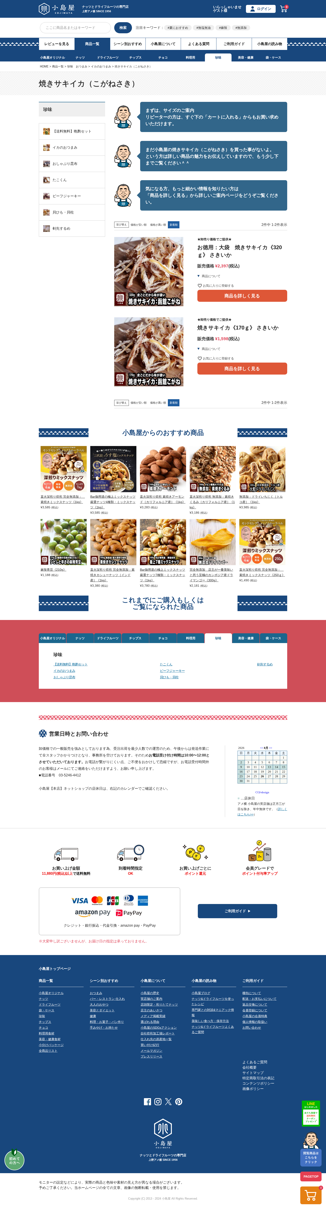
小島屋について (163, 44)
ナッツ (80, 57)
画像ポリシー (253, 1089)
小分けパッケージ (51, 1045)
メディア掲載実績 (153, 1016)
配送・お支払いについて (259, 999)
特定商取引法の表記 (258, 1078)
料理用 (190, 57)
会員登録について (254, 1010)
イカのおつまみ (101, 66)
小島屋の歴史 (150, 993)
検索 (123, 28)
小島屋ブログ (201, 993)
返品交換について (254, 1004)
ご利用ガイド (234, 44)
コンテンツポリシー (258, 1083)
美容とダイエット (102, 1010)
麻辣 (224, 28)
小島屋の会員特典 (254, 1016)
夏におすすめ (178, 28)
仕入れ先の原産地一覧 (156, 1039)
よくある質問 (198, 44)
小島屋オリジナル (52, 57)
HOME (44, 66)
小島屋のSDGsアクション (159, 1027)
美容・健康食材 (50, 1039)
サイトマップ (253, 1073)
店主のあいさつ (151, 1010)
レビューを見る (56, 44)
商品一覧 (92, 44)
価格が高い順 (158, 224)
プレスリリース (151, 1056)
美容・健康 (245, 57)
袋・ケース (273, 57)
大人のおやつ (99, 1004)
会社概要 (249, 1067)
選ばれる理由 (150, 1022)
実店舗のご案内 (151, 999)
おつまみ (96, 993)
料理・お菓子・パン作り (107, 1022)
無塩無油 (204, 28)
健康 (93, 1016)
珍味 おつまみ (77, 66)
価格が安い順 (139, 224)
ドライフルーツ (108, 57)
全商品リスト (48, 1050)
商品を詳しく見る (242, 295)
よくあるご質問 (254, 1062)
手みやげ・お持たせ (104, 1027)
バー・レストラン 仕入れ (107, 999)
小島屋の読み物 (269, 44)
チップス (135, 57)
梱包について (251, 993)
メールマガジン (151, 1050)
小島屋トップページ (55, 969)
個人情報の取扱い (254, 1022)
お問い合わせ (251, 1027)
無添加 (242, 28)
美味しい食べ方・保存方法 (210, 1021)
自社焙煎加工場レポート (158, 1033)
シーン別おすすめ (128, 44)
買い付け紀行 (150, 1045)
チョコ (163, 57)
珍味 (218, 57)
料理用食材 (46, 1033)
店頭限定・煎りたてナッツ (159, 1004)
